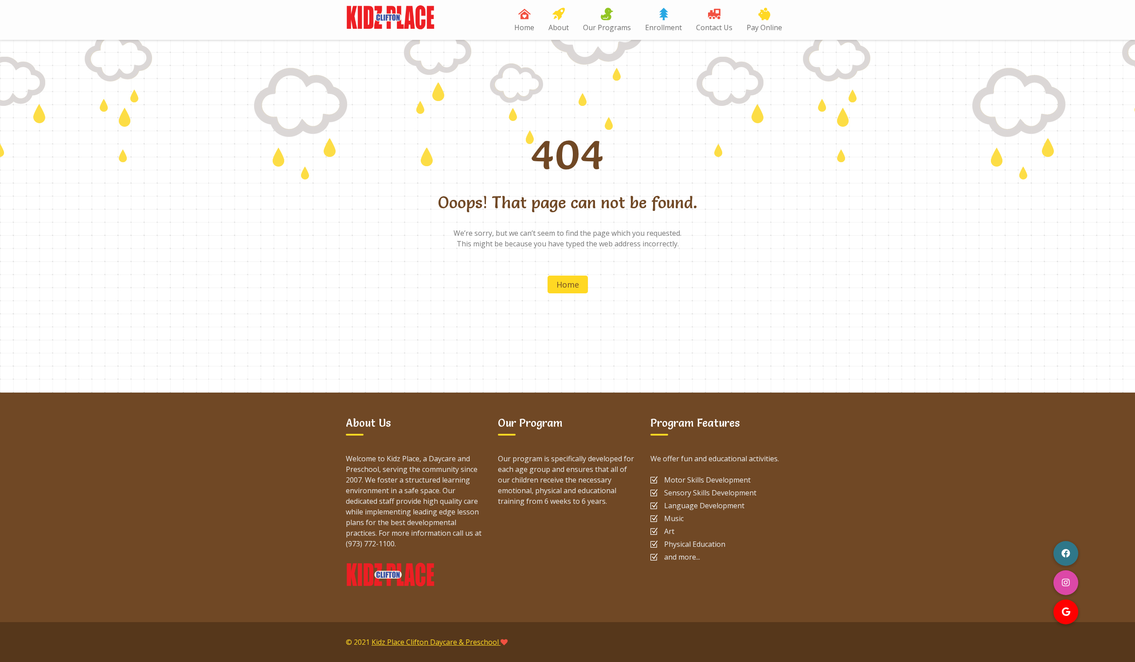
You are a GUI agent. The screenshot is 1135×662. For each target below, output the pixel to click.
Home (524, 27)
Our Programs (607, 27)
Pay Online (764, 27)
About (558, 27)
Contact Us (714, 27)
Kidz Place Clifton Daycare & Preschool (436, 642)
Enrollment (663, 27)
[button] (1065, 612)
